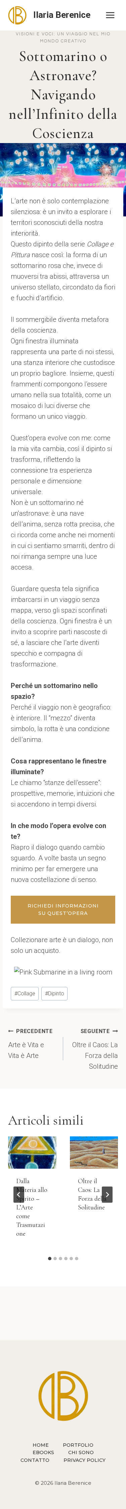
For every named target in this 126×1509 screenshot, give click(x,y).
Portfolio (78, 1445)
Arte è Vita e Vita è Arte (30, 1044)
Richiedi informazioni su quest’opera (63, 909)
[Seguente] (107, 1195)
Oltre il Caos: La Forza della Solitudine (95, 1049)
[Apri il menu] (110, 15)
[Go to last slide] (18, 1195)
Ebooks (43, 1452)
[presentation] (32, 1152)
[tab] (49, 1258)
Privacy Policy (85, 1460)
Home (41, 1445)
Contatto (34, 1460)
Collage (24, 993)
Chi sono (81, 1452)
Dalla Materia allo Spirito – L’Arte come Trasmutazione (31, 1207)
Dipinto (54, 993)
